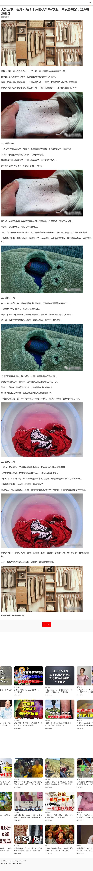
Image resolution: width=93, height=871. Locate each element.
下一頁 (46, 624)
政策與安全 (9, 863)
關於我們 (3, 863)
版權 (20, 863)
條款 (14, 863)
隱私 (17, 863)
